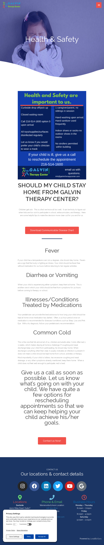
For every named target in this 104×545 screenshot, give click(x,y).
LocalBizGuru (95, 539)
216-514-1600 (52, 508)
